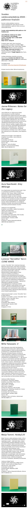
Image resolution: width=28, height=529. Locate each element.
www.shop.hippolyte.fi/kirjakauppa (17, 65)
